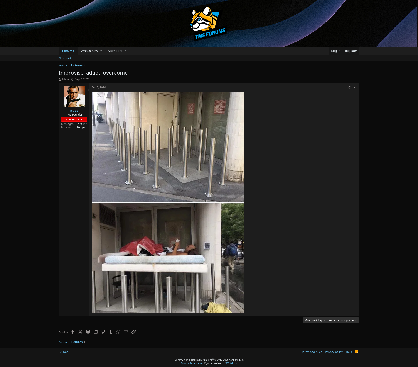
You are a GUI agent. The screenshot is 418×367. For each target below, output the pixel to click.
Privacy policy (334, 352)
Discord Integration (192, 363)
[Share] (349, 87)
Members (115, 50)
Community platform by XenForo (209, 359)
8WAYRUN (231, 363)
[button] (101, 51)
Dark (65, 352)
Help (349, 352)
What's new (89, 50)
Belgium (82, 127)
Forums (68, 50)
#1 (355, 87)
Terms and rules (312, 352)
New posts (65, 58)
